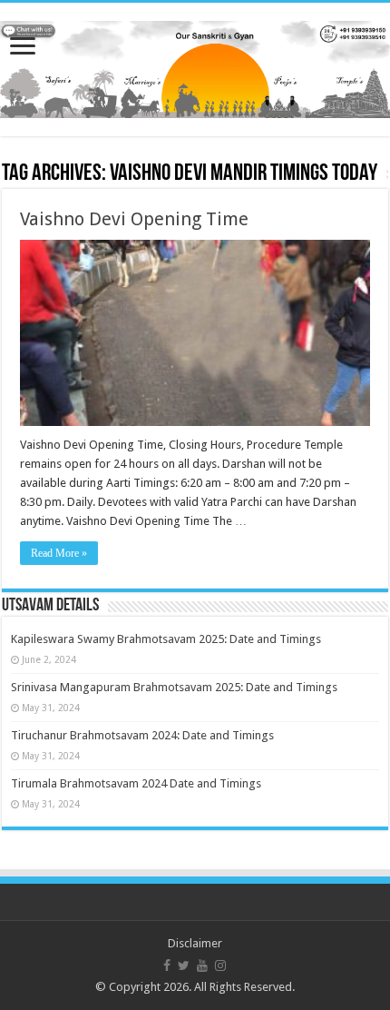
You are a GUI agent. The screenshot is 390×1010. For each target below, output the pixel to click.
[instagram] (220, 965)
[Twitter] (183, 965)
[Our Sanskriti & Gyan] (195, 66)
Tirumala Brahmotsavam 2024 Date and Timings (136, 783)
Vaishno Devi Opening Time (134, 219)
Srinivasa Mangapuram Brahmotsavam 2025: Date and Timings (174, 687)
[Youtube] (202, 965)
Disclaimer (195, 943)
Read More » (59, 553)
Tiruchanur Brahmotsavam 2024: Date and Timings (142, 735)
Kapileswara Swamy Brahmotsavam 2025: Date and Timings (166, 639)
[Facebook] (166, 965)
